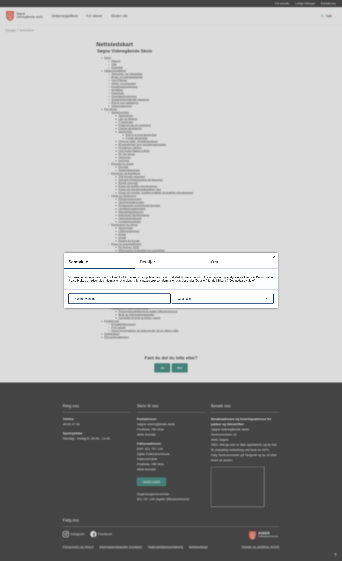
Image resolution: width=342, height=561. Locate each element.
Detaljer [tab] (147, 261)
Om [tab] (214, 261)
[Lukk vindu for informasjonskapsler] (274, 257)
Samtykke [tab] (78, 261)
